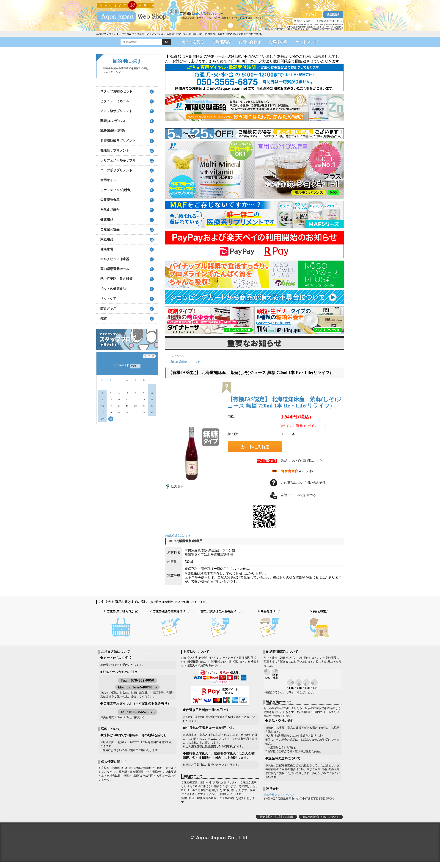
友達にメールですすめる (298, 495)
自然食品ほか (126, 209)
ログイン (312, 14)
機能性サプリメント (126, 150)
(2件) (309, 471)
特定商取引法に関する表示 (276, 816)
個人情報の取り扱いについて (321, 816)
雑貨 (126, 318)
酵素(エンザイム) (126, 121)
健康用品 (126, 219)
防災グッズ (126, 308)
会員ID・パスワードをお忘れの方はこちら (318, 21)
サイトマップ (307, 42)
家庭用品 (126, 239)
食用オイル (126, 180)
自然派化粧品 (126, 229)
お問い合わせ (250, 42)
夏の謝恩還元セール (126, 269)
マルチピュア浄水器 (126, 259)
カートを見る (193, 42)
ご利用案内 (221, 42)
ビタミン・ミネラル (126, 101)
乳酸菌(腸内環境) (126, 130)
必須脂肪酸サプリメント (126, 140)
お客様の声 (278, 42)
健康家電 (126, 249)
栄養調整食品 (126, 200)
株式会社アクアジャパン (279, 794)
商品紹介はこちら (178, 535)
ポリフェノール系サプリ (126, 160)
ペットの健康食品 (126, 288)
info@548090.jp (207, 13)
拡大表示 (177, 486)
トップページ (176, 355)
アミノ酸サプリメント (126, 111)
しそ (197, 361)
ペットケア (126, 298)
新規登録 (333, 14)
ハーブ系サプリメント (126, 170)
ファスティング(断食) (126, 190)
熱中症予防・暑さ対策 (126, 279)
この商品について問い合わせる (303, 482)
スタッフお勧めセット (126, 91)
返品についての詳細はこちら (302, 460)
